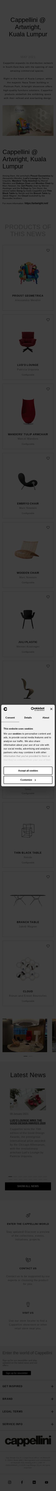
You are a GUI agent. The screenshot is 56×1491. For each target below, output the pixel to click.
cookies (17, 733)
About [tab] (45, 717)
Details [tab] (28, 717)
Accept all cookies (28, 770)
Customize (26, 779)
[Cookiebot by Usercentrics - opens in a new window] (32, 709)
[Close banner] (51, 709)
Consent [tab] (10, 717)
